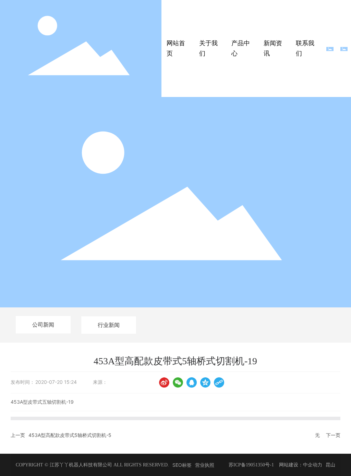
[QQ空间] (205, 382)
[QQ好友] (191, 382)
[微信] (178, 382)
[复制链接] (219, 382)
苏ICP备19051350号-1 (251, 464)
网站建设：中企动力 (300, 464)
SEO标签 (182, 465)
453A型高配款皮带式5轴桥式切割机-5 (69, 435)
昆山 (330, 464)
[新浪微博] (164, 382)
